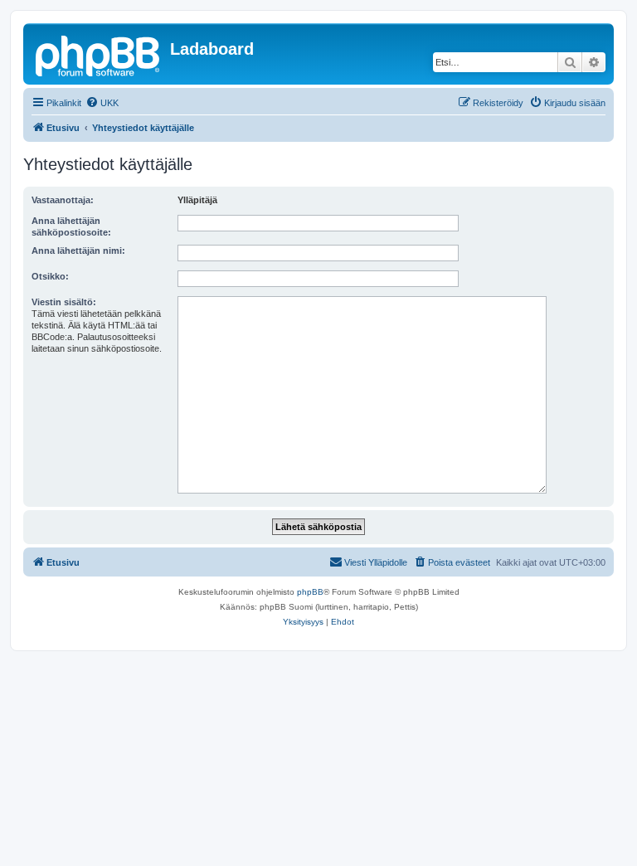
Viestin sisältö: (64, 302)
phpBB (310, 591)
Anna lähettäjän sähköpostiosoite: (71, 226)
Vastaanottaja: (63, 200)
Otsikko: (50, 276)
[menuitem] (102, 103)
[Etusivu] (98, 53)
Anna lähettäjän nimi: (78, 250)
